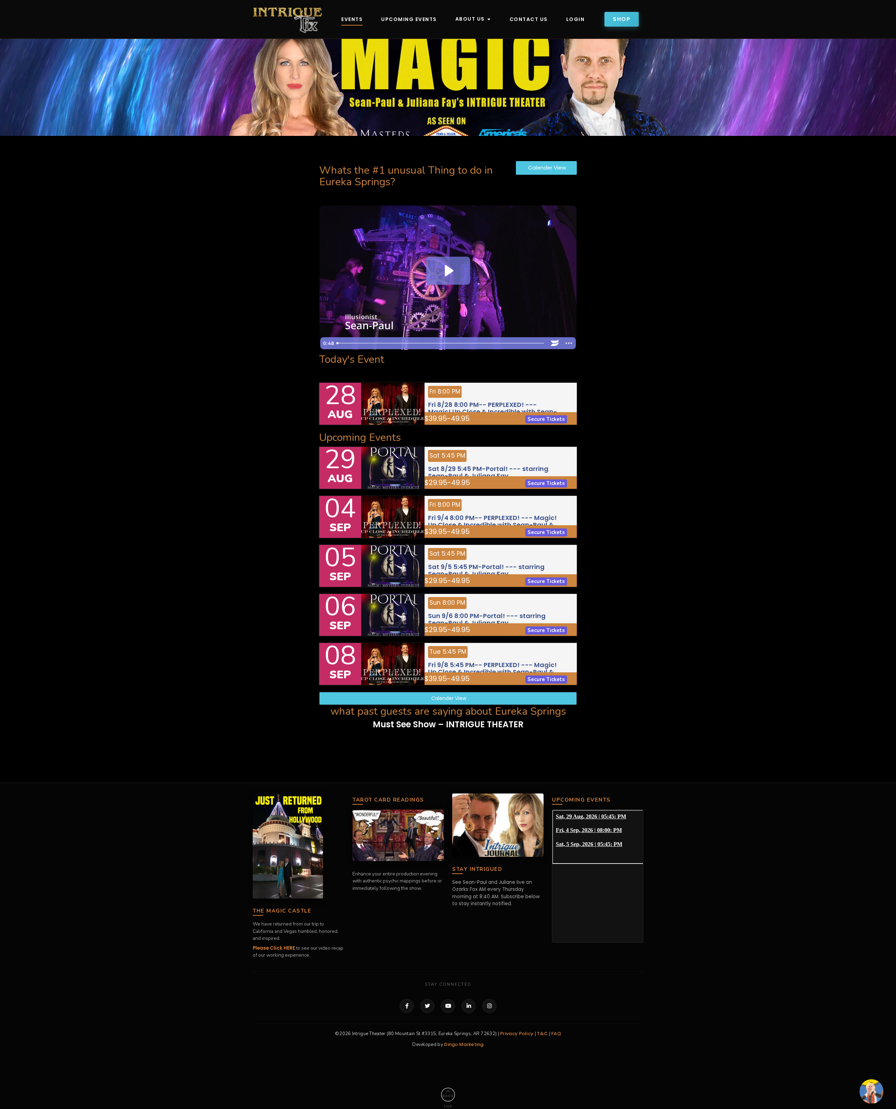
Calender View (546, 167)
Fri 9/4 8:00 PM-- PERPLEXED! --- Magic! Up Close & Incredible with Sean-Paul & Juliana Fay (492, 524)
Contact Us (529, 19)
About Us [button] (470, 18)
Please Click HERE (274, 948)
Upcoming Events (409, 19)
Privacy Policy (516, 1033)
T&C (542, 1033)
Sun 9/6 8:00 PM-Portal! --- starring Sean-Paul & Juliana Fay (487, 618)
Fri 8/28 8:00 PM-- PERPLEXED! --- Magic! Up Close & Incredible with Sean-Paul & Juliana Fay (492, 411)
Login (575, 19)
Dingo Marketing (464, 1044)
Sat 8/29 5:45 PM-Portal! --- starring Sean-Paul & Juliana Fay (488, 471)
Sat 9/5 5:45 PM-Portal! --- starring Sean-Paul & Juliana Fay (486, 569)
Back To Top (448, 1097)
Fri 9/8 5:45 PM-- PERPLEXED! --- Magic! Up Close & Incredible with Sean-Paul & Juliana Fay (492, 671)
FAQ (556, 1033)
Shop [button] (621, 19)
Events (352, 19)
